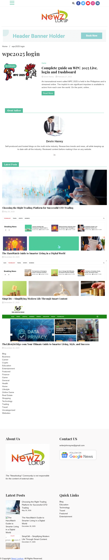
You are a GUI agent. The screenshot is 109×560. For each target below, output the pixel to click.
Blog (4, 354)
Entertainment (8, 368)
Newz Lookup (17, 558)
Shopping (6, 398)
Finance (5, 374)
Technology (7, 401)
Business (6, 357)
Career (5, 359)
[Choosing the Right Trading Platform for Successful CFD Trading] (13, 507)
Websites (6, 413)
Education (6, 365)
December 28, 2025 (11, 257)
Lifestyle (6, 389)
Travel (5, 407)
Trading (5, 404)
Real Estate (7, 395)
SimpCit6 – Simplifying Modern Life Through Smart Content (34, 298)
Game (44, 63)
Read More (48, 93)
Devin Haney (48, 77)
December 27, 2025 (11, 303)
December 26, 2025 (11, 348)
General (5, 380)
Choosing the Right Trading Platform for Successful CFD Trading (37, 207)
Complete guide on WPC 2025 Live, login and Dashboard (70, 70)
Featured (6, 371)
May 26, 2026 (9, 212)
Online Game (8, 392)
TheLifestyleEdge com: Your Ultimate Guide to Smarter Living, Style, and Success (46, 344)
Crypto (5, 362)
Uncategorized (8, 410)
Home (5, 386)
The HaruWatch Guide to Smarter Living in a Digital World (33, 253)
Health (5, 383)
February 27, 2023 (64, 77)
